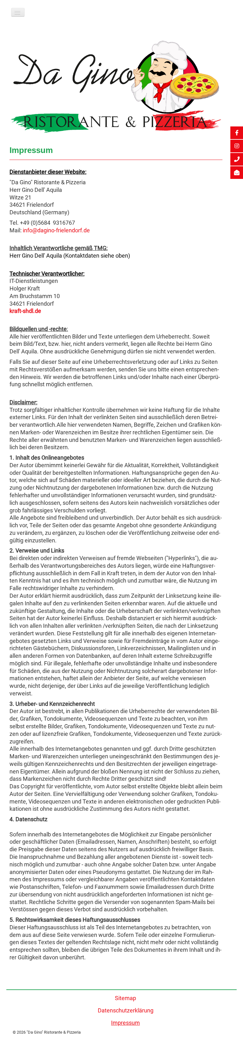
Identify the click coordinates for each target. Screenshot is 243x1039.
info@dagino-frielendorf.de (56, 230)
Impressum (125, 1023)
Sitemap (125, 998)
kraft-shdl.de (25, 311)
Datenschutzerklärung (125, 1010)
